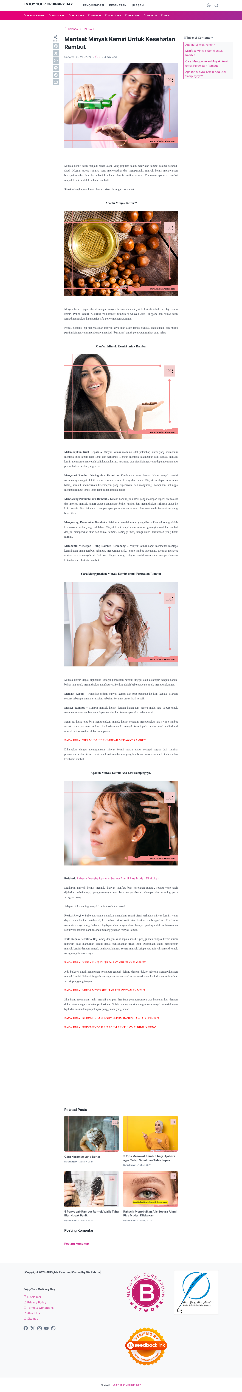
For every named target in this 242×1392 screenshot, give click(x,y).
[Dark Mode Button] (209, 5)
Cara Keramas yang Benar (82, 1156)
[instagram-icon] (39, 1328)
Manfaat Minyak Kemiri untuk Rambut (204, 53)
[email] (56, 82)
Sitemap (32, 1318)
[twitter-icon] (32, 1328)
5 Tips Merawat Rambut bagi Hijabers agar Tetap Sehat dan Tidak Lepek (149, 1158)
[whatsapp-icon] (53, 1328)
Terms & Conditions (40, 1307)
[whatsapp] (56, 60)
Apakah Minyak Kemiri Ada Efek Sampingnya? (205, 74)
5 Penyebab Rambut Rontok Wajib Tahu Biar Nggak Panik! (91, 1213)
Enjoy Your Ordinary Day (48, 4)
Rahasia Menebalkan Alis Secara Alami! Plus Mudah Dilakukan (118, 878)
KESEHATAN (117, 5)
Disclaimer (33, 1297)
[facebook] (56, 46)
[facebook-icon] (26, 1328)
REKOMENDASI (93, 5)
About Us (33, 1313)
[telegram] (56, 68)
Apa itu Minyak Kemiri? (200, 44)
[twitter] (56, 53)
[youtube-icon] (46, 1328)
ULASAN (138, 5)
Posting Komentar (76, 1243)
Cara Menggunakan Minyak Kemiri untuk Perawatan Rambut (207, 63)
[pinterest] (56, 75)
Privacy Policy (36, 1302)
